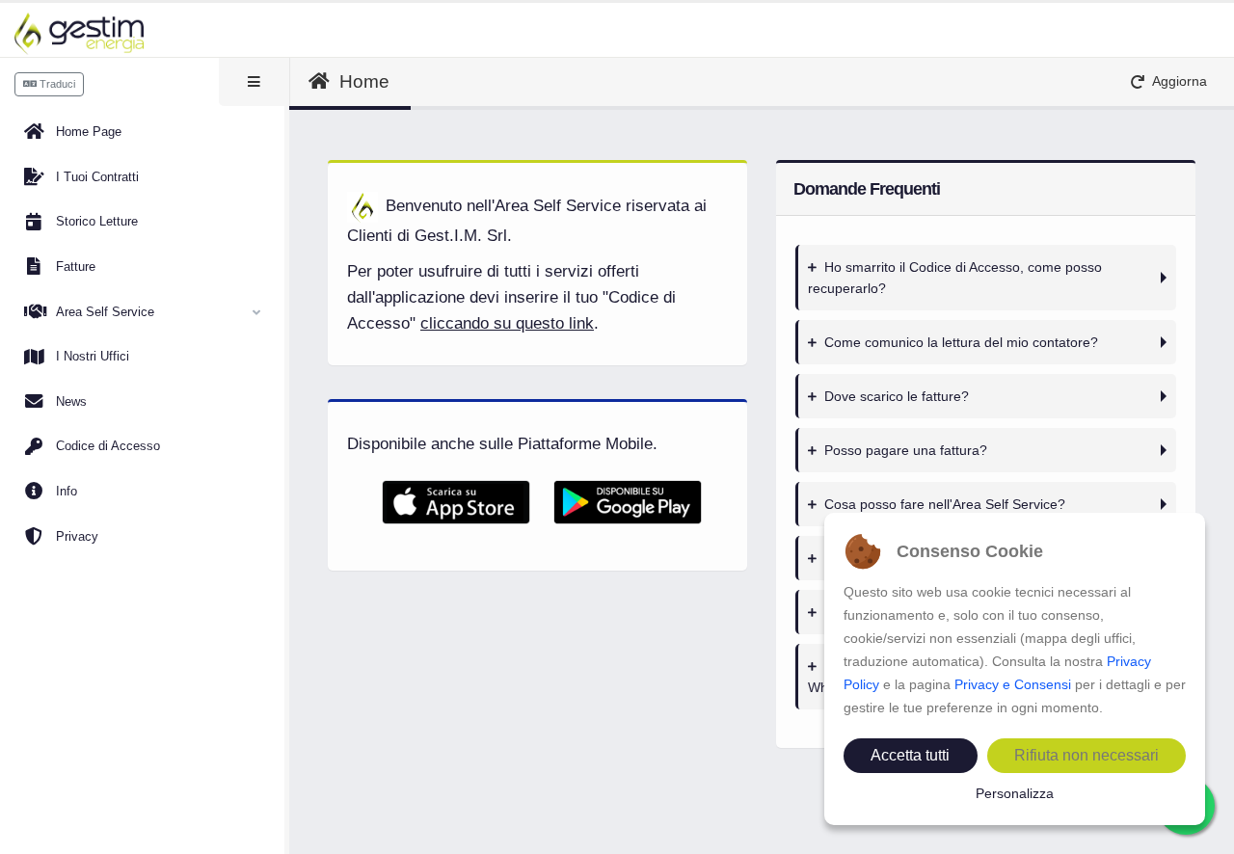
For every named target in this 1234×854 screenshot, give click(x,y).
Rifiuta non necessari (1086, 755)
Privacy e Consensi (1012, 684)
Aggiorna (1175, 81)
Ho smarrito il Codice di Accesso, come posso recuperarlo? (955, 277)
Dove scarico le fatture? (896, 396)
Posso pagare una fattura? (905, 450)
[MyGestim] (79, 34)
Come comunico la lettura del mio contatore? (961, 342)
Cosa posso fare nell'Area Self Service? (944, 504)
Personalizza (1015, 793)
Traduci (56, 84)
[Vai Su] (1205, 839)
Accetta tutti (910, 755)
